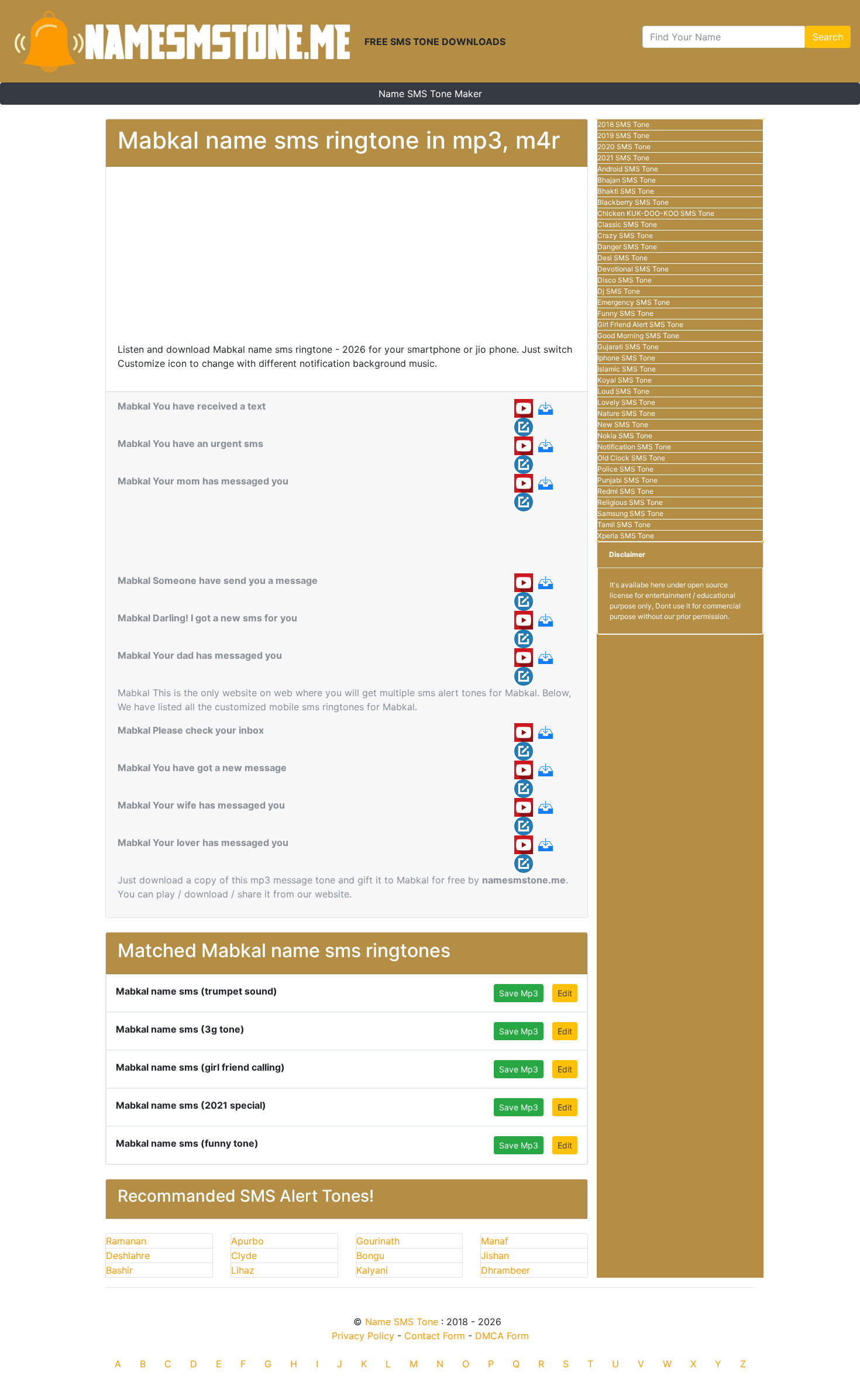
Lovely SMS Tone (626, 402)
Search (828, 37)
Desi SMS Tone (622, 257)
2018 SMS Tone (623, 124)
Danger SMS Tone (627, 246)
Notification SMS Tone (634, 446)
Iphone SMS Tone (626, 357)
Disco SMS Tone (624, 280)
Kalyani (372, 1270)
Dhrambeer (505, 1270)
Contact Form (434, 1336)
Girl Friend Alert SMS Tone (640, 324)
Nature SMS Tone (626, 413)
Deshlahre (128, 1255)
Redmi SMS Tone (625, 491)
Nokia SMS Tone (624, 435)
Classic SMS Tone (627, 224)
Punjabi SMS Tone (627, 480)
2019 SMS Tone (623, 135)
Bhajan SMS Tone (626, 180)
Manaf (494, 1241)
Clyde (244, 1255)
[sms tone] (182, 41)
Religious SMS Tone (630, 502)
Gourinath (378, 1241)
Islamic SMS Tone (626, 368)
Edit (565, 993)
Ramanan (126, 1241)
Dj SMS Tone (618, 291)
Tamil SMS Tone (624, 524)
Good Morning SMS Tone (638, 335)
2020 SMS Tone (624, 146)
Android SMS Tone (627, 168)
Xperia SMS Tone (625, 535)
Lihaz (242, 1270)
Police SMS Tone (625, 469)
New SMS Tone (622, 424)
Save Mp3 (518, 993)
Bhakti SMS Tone (625, 191)
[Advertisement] (347, 260)
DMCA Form (502, 1336)
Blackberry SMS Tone (633, 202)
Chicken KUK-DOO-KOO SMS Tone (655, 213)
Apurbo (247, 1241)
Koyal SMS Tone (624, 380)
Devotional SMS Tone (633, 268)
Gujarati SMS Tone (628, 346)
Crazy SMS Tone (625, 235)
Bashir (119, 1270)
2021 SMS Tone (623, 157)
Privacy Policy (363, 1336)
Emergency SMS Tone (633, 302)
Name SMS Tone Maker (430, 93)
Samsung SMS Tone (630, 513)
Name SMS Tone (401, 1321)
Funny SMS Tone (625, 313)
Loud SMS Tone (623, 391)
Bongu (370, 1255)
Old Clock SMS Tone (631, 457)
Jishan (495, 1255)
